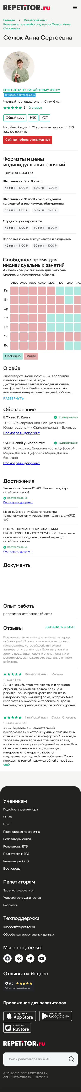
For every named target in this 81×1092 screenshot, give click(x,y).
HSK (33, 117)
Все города (11, 868)
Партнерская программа (21, 831)
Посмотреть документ (21, 433)
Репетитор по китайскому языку (31, 90)
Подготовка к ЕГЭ (16, 853)
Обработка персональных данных (28, 934)
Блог (6, 824)
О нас (7, 817)
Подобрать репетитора (20, 809)
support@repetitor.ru (19, 927)
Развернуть (13, 398)
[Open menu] (75, 7)
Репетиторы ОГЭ (16, 861)
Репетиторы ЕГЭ (15, 846)
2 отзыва (35, 107)
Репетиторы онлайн (18, 839)
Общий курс (15, 117)
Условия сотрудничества (22, 897)
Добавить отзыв (59, 627)
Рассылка (10, 905)
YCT (45, 117)
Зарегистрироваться (18, 890)
